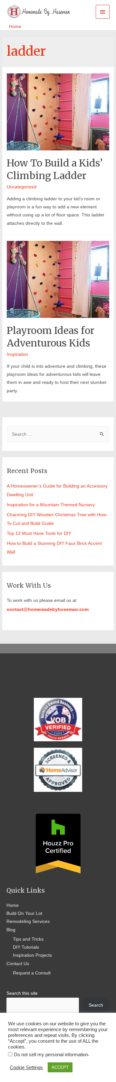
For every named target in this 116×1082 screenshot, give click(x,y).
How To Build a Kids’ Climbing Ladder (54, 169)
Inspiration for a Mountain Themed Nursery (51, 504)
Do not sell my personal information (51, 1054)
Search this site (22, 993)
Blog (10, 929)
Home (12, 905)
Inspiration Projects (32, 955)
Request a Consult (32, 973)
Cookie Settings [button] (26, 1067)
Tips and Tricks (28, 939)
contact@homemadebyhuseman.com (48, 609)
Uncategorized (21, 187)
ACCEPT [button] (60, 1067)
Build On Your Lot (24, 913)
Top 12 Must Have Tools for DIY (39, 533)
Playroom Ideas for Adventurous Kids (50, 336)
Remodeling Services (28, 921)
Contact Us (17, 963)
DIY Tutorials (26, 947)
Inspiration (17, 354)
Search (96, 1005)
